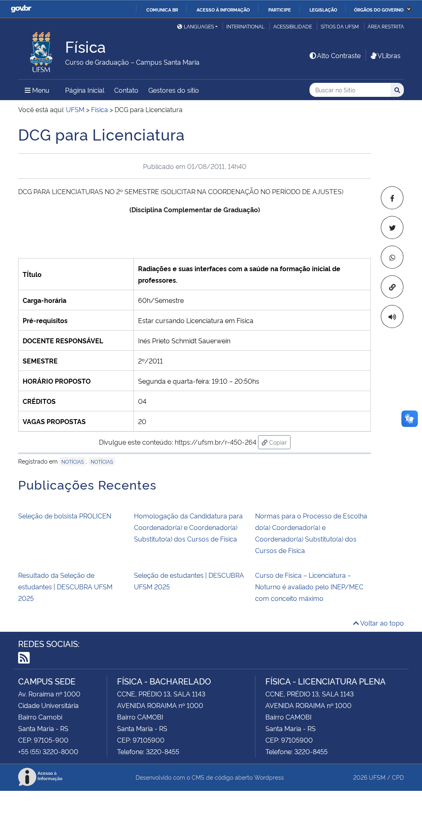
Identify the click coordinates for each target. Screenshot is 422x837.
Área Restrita (386, 26)
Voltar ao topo (381, 622)
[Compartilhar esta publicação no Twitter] (392, 227)
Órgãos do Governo (378, 9)
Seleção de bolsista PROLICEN (64, 515)
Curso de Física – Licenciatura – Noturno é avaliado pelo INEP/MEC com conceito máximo (309, 586)
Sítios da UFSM (340, 26)
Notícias (72, 461)
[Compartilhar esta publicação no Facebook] (392, 197)
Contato (126, 89)
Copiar (279, 442)
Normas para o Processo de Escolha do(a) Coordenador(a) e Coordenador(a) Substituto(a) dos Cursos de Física (311, 533)
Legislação (323, 9)
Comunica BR (162, 9)
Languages (199, 26)
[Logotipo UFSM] (41, 49)
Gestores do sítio (173, 89)
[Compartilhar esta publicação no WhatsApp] (392, 257)
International (245, 26)
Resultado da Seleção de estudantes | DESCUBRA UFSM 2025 (65, 586)
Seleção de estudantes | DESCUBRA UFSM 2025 (189, 580)
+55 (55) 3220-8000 (48, 751)
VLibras (389, 55)
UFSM (377, 777)
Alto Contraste (339, 55)
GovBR (21, 9)
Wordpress (269, 777)
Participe (279, 9)
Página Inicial (84, 89)
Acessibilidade (292, 26)
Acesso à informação (223, 9)
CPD (398, 777)
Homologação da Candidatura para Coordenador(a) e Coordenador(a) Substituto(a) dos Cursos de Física (188, 527)
